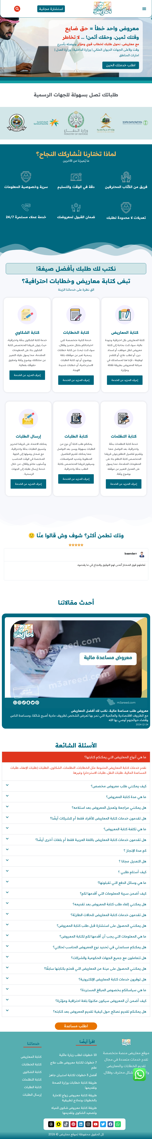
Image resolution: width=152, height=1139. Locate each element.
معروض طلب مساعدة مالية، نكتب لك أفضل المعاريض (109, 711)
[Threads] (51, 1124)
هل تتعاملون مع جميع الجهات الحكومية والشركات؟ (108, 958)
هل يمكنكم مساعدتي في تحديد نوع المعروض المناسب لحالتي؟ (99, 947)
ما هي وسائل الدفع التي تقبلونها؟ (122, 883)
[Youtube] (96, 1124)
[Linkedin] (81, 1124)
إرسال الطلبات (28, 436)
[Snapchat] (59, 1124)
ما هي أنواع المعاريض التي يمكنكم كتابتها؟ (115, 757)
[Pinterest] (73, 1124)
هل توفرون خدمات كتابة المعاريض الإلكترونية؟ (112, 979)
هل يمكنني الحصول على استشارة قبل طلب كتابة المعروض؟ (101, 925)
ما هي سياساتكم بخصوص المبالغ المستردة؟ (113, 990)
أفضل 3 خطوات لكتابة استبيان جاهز (73, 1075)
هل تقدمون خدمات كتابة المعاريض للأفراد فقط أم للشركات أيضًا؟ (98, 818)
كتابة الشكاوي (27, 332)
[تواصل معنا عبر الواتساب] (139, 1080)
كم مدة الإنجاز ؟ (135, 850)
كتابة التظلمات (123, 436)
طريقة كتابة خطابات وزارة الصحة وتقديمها (74, 1085)
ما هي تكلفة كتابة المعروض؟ (125, 829)
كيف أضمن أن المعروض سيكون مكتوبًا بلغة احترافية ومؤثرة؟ (100, 1001)
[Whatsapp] (118, 1124)
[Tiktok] (66, 1124)
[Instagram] (88, 1124)
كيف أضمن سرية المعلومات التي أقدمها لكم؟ (113, 893)
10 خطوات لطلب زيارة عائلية (78, 1055)
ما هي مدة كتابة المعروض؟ (126, 797)
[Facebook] (110, 1124)
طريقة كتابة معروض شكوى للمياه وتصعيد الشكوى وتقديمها (74, 1110)
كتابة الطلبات (76, 436)
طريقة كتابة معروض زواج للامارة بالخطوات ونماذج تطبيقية (74, 1097)
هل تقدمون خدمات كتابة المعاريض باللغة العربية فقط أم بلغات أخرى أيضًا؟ (90, 840)
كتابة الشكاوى (32, 1072)
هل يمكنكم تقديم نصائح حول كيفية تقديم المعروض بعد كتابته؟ (99, 1011)
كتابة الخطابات (76, 332)
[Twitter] (103, 1124)
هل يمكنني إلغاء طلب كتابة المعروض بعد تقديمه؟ (109, 904)
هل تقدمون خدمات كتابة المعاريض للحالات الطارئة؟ (108, 915)
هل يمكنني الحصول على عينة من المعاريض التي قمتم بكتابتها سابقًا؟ (95, 968)
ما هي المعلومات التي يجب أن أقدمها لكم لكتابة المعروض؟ (103, 936)
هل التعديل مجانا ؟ (132, 861)
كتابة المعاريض (124, 332)
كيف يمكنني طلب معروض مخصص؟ (118, 786)
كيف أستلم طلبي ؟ (132, 872)
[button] (144, 9)
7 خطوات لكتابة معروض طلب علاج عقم (73, 1065)
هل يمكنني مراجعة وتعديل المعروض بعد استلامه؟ (109, 807)
